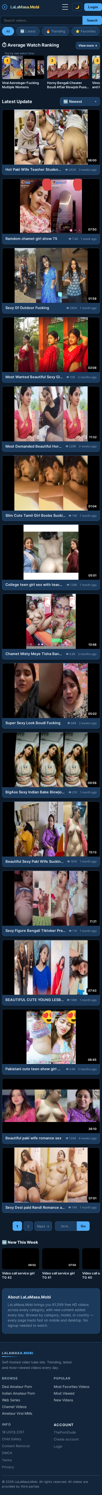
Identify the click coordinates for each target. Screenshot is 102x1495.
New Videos (63, 1400)
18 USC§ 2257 (13, 1432)
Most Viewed (64, 1393)
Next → (43, 1226)
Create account (66, 1439)
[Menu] (65, 7)
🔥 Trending (55, 31)
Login (93, 7)
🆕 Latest (28, 31)
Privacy (8, 1467)
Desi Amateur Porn (17, 1386)
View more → (87, 45)
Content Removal (16, 1446)
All (8, 31)
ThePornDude (65, 1432)
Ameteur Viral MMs (17, 1413)
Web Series (11, 1400)
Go (83, 1226)
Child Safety (12, 1439)
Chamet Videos (14, 1407)
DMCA (7, 1453)
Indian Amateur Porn (18, 1393)
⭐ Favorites (86, 31)
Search (92, 20)
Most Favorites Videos (71, 1386)
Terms (7, 1460)
